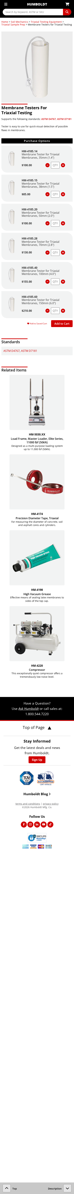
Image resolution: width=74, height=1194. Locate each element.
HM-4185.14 (29, 151)
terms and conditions (27, 803)
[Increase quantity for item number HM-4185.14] (63, 165)
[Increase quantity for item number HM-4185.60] (63, 311)
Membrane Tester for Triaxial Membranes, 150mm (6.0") (40, 301)
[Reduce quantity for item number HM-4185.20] (47, 223)
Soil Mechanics (19, 21)
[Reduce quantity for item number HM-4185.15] (47, 194)
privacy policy (51, 803)
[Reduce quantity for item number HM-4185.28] (47, 252)
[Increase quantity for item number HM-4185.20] (63, 223)
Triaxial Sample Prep (13, 24)
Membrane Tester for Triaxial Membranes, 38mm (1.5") (40, 185)
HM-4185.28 (29, 238)
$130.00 (27, 252)
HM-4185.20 (29, 209)
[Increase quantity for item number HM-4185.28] (63, 252)
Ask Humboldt (28, 708)
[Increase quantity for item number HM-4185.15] (63, 194)
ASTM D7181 (64, 119)
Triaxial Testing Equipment (46, 21)
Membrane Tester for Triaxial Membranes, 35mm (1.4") (40, 155)
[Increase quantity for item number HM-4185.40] (63, 282)
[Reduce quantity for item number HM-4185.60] (47, 311)
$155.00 (27, 282)
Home (4, 21)
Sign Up (37, 760)
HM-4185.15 (29, 180)
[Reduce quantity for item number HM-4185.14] (47, 165)
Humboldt (37, 4)
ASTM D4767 (48, 119)
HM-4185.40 (29, 268)
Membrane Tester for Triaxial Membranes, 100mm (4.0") (40, 272)
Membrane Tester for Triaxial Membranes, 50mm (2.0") (40, 214)
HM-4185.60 (29, 297)
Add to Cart (61, 324)
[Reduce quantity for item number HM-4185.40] (47, 282)
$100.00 (27, 165)
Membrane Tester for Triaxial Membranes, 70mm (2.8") (40, 243)
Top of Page (34, 727)
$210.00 (27, 311)
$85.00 (26, 194)
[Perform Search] (67, 12)
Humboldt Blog (35, 794)
